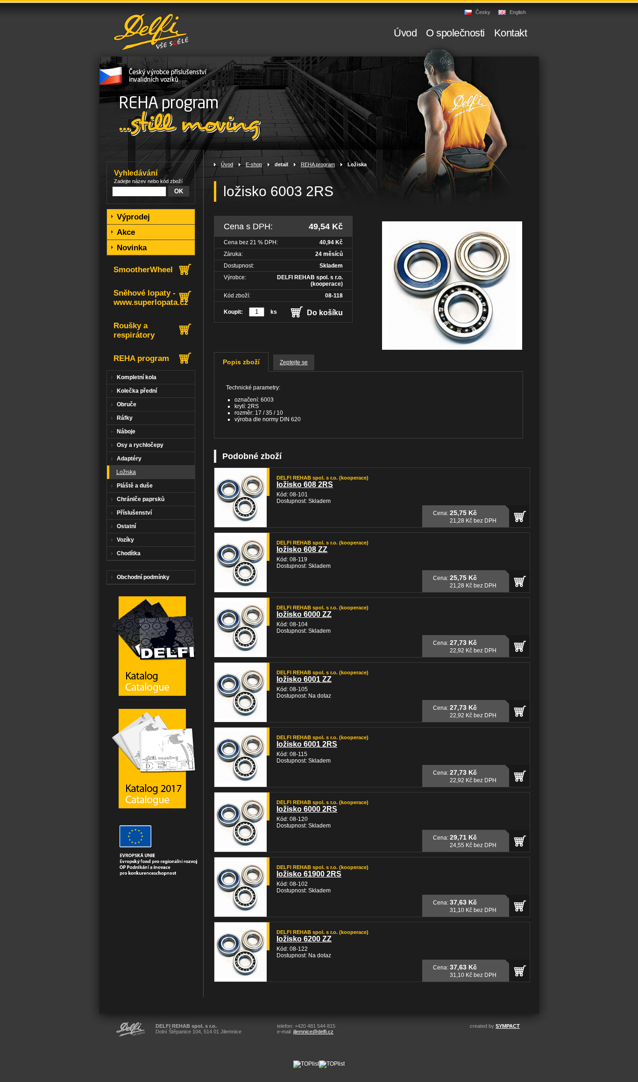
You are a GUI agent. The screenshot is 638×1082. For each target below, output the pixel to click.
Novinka (132, 247)
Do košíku (325, 313)
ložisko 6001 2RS (306, 744)
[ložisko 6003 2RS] (452, 348)
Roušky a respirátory (134, 330)
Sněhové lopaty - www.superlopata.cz (150, 298)
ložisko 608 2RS (304, 484)
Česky (482, 12)
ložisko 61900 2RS (308, 874)
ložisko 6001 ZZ (304, 679)
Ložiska (357, 164)
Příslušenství (134, 512)
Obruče (126, 404)
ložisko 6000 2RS (306, 809)
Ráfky (125, 418)
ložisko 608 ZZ (301, 549)
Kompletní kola (136, 377)
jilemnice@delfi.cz (313, 1031)
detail (281, 164)
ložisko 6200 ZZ (304, 939)
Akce (126, 232)
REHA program (318, 164)
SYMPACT (508, 1026)
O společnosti (455, 33)
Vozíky (125, 540)
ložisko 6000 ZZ (304, 614)
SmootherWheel (143, 269)
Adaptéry (129, 458)
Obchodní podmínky (143, 577)
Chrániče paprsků (140, 499)
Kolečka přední (137, 391)
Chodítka (129, 553)
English (518, 12)
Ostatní (126, 526)
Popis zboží (241, 362)
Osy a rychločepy (140, 445)
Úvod (227, 164)
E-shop (254, 164)
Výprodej (133, 216)
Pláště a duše (135, 485)
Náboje (126, 431)
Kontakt (510, 33)
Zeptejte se (294, 362)
